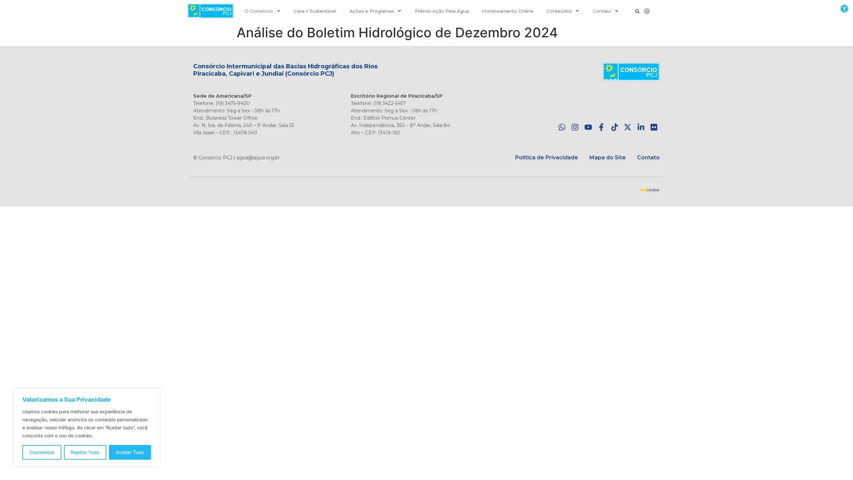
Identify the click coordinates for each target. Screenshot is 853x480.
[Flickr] (654, 127)
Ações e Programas (372, 11)
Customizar (41, 452)
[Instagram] (575, 127)
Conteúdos (559, 11)
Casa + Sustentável (315, 11)
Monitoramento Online (507, 11)
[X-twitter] (627, 127)
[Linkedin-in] (641, 127)
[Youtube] (588, 127)
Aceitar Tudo (130, 452)
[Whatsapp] (562, 127)
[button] (844, 8)
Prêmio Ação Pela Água (442, 11)
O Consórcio (259, 11)
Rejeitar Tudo (85, 452)
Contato (602, 11)
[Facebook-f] (601, 127)
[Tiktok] (614, 127)
